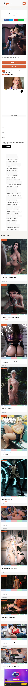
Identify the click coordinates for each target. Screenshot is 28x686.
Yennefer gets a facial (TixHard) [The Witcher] (10, 277)
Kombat (13, 195)
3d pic (12, 70)
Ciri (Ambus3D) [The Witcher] (7, 408)
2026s (15, 161)
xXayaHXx (6, 454)
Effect (9, 184)
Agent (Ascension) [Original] (7, 499)
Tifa (8, 222)
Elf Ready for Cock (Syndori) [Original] (8, 593)
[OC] (16, 229)
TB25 (8, 220)
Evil (17, 70)
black (8, 175)
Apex (8, 166)
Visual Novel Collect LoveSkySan (13, 225)
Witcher (16, 227)
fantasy (9, 186)
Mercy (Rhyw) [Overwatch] (6, 452)
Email (3, 132)
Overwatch (10, 209)
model (9, 204)
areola (14, 166)
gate (8, 193)
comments (9, 179)
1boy (8, 154)
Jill (19, 70)
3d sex (16, 159)
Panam (16, 209)
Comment (4, 117)
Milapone (4, 72)
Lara (19, 195)
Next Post (13, 66)
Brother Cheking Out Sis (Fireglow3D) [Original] (10, 666)
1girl (14, 154)
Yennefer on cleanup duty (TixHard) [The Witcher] (10, 317)
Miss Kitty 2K (16, 202)
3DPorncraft (10, 74)
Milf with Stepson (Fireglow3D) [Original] (9, 642)
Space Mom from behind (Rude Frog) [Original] (10, 361)
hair (18, 193)
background (15, 170)
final (15, 188)
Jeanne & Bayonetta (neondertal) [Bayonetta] (10, 568)
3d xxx (9, 161)
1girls (9, 157)
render (9, 213)
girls (13, 193)
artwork (9, 168)
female (15, 186)
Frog (15, 191)
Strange (9, 218)
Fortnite (9, 191)
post (13, 211)
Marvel (9, 200)
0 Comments (16, 8)
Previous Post (14, 62)
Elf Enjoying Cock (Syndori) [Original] (8, 617)
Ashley (15, 168)
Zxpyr (16, 15)
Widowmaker (10, 227)
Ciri (8, 177)
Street (15, 218)
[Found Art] (8, 70)
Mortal (14, 204)
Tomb (13, 222)
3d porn (14, 70)
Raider (19, 211)
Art (19, 166)
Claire (13, 177)
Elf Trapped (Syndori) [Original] (7, 524)
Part (8, 211)
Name (3, 127)
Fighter (9, 188)
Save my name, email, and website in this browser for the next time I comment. (13, 143)
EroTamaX (6, 319)
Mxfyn (6, 525)
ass (8, 170)
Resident (8, 72)
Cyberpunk (17, 179)
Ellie (14, 184)
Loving (23, 70)
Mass (15, 200)
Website (3, 137)
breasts (14, 175)
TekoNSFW (14, 220)
